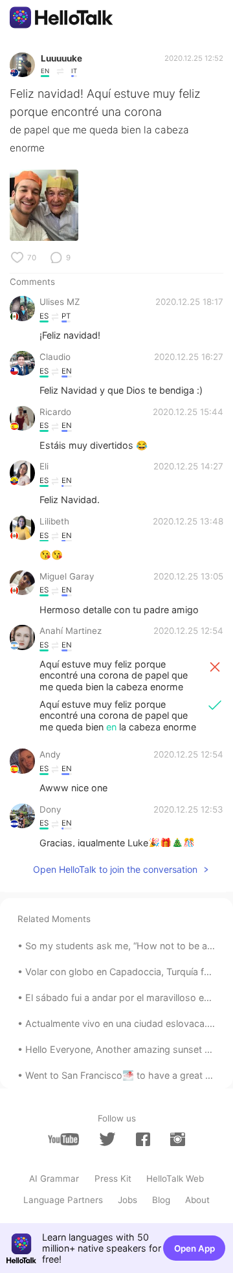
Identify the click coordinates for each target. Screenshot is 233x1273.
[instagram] (177, 1139)
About (197, 1200)
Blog (161, 1200)
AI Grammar (54, 1178)
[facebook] (143, 1139)
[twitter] (107, 1138)
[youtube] (63, 1139)
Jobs (127, 1200)
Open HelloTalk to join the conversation (115, 869)
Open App (194, 1248)
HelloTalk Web (175, 1178)
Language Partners (63, 1200)
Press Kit (112, 1178)
